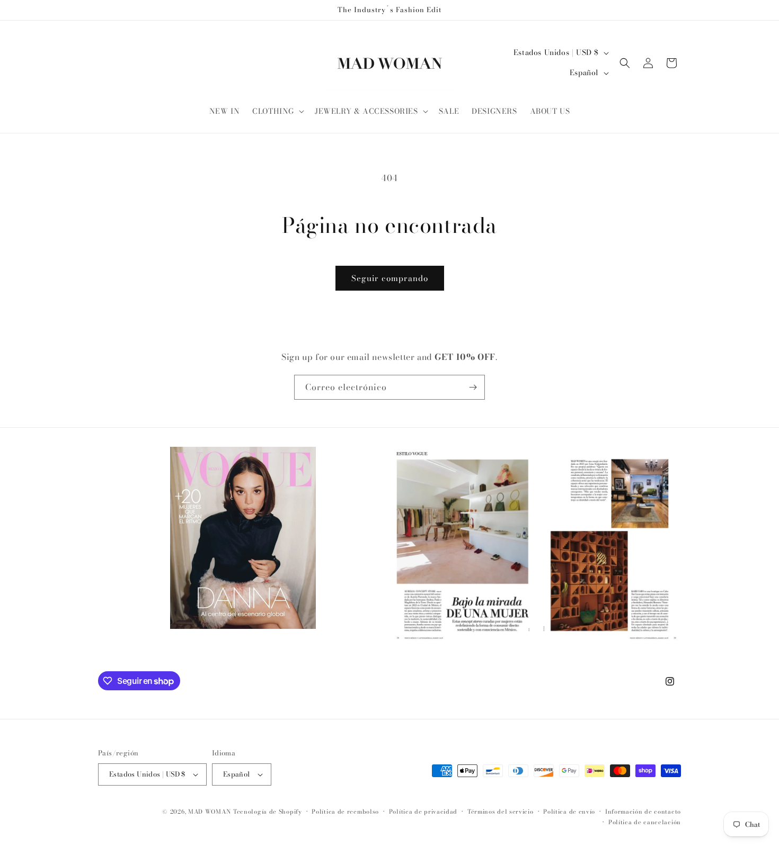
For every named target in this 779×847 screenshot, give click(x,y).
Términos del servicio (500, 811)
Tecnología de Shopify (267, 811)
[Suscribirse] (472, 387)
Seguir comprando (389, 278)
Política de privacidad (423, 811)
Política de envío (569, 811)
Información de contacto (643, 811)
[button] (277, 111)
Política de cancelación (644, 822)
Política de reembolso (345, 811)
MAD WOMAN (209, 811)
